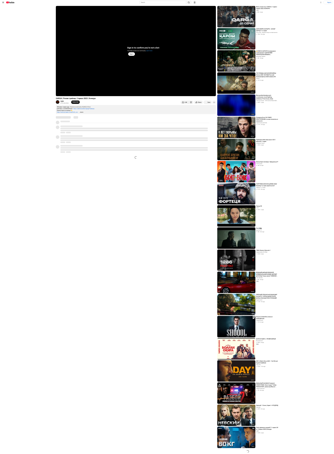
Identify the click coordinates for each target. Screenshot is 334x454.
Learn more (149, 50)
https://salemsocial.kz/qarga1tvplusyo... (84, 108)
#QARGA (84, 107)
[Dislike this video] (190, 102)
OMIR (62, 101)
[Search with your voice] (194, 2)
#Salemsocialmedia (76, 107)
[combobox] (163, 2)
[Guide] (3, 2)
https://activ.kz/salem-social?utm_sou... (68, 112)
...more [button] (81, 112)
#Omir (89, 107)
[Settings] (321, 2)
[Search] (189, 2)
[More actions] (214, 102)
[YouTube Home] (10, 2)
